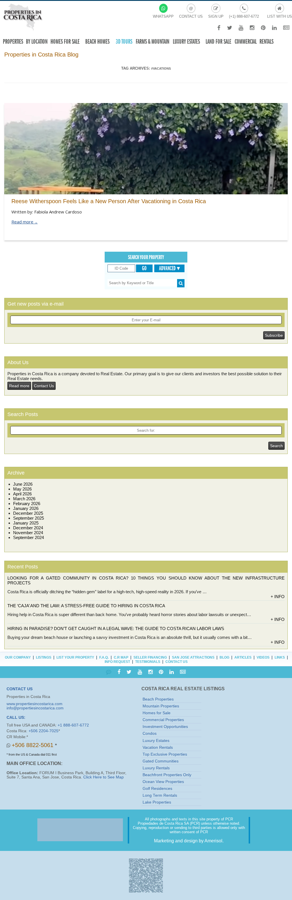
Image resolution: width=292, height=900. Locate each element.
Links (280, 657)
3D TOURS (124, 41)
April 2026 (22, 493)
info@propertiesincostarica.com (35, 708)
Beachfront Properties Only (167, 775)
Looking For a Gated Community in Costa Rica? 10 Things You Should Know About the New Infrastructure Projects (146, 580)
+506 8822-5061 (33, 745)
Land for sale (218, 41)
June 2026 (23, 484)
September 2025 (28, 518)
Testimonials (147, 662)
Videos (263, 657)
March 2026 (24, 498)
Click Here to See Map (103, 777)
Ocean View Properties (163, 782)
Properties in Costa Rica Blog (41, 54)
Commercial (246, 41)
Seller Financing (150, 657)
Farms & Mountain (152, 41)
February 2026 (26, 503)
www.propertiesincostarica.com (34, 704)
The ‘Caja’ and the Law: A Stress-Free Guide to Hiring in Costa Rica (86, 605)
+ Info (278, 596)
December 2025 (28, 513)
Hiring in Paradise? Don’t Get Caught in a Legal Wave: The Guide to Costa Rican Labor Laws (115, 628)
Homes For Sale (65, 41)
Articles (243, 657)
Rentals (266, 41)
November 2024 (28, 532)
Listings (43, 657)
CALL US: (16, 717)
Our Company (18, 657)
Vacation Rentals (158, 747)
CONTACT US (20, 689)
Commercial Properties (163, 720)
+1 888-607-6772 (73, 725)
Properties (13, 41)
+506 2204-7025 (43, 731)
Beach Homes (97, 41)
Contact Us (44, 386)
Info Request (117, 662)
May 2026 (22, 489)
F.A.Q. (104, 657)
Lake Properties (157, 802)
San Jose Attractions (193, 657)
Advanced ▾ (169, 268)
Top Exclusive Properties (165, 754)
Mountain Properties (161, 706)
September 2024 (28, 537)
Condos (150, 733)
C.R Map (121, 657)
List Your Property (75, 657)
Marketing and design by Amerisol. (189, 840)
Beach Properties (158, 699)
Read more (24, 222)
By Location (37, 41)
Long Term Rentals (160, 795)
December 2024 (28, 527)
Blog (224, 657)
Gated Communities (161, 761)
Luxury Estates (186, 41)
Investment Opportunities (165, 727)
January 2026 (25, 508)
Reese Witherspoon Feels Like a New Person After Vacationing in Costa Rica (108, 201)
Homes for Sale (157, 713)
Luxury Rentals (156, 768)
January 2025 (25, 522)
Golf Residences (157, 788)
